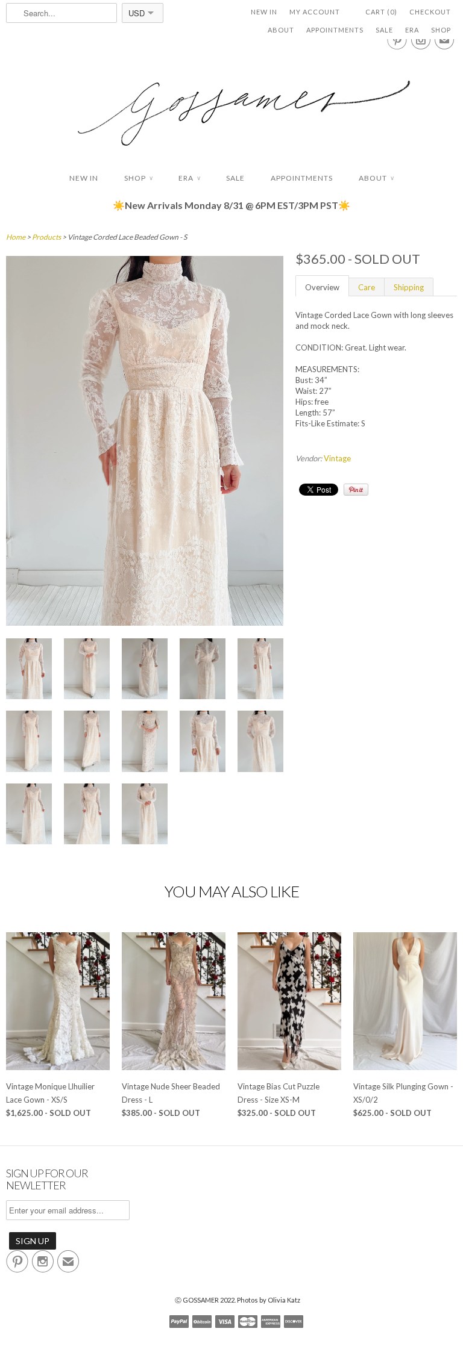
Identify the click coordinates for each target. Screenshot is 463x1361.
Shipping (409, 287)
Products (46, 236)
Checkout (430, 12)
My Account (314, 12)
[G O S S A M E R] (231, 102)
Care (366, 287)
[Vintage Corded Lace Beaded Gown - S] (144, 623)
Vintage (337, 458)
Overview (322, 287)
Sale (384, 30)
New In (264, 12)
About (281, 30)
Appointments (335, 30)
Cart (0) (381, 12)
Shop (441, 30)
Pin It (356, 490)
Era (412, 30)
